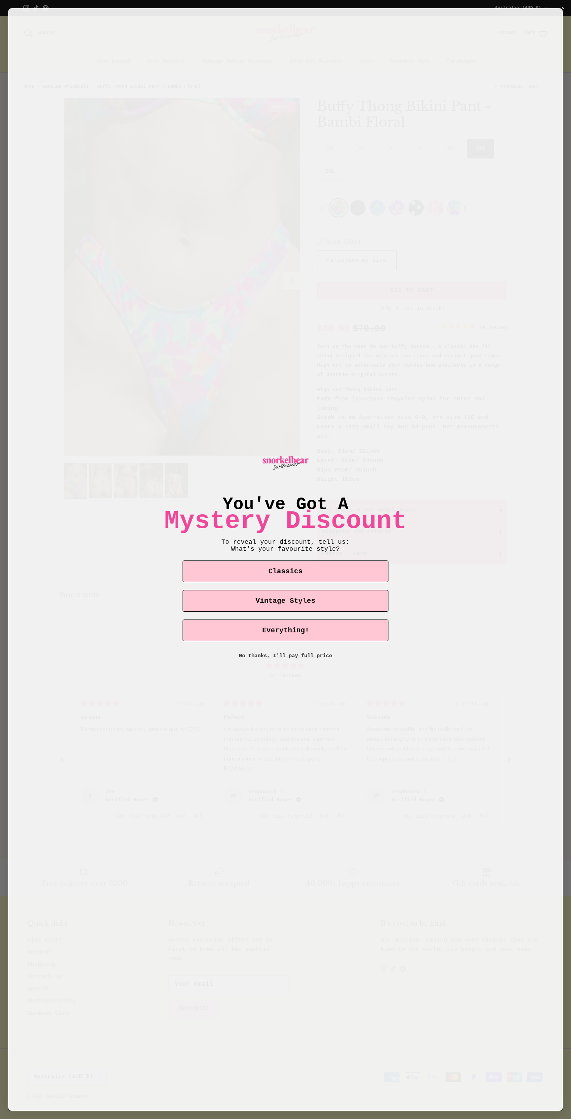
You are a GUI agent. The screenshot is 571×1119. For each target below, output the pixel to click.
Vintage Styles (285, 601)
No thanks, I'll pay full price (285, 656)
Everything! (285, 630)
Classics (285, 571)
